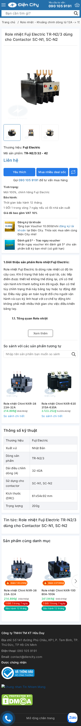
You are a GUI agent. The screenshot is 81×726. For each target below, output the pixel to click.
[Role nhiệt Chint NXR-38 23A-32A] (21, 381)
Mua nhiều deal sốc (52, 172)
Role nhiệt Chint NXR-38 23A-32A (20, 405)
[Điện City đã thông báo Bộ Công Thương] (17, 672)
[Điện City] (23, 4)
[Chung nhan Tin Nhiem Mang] (23, 686)
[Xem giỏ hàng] (77, 4)
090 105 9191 (60, 4)
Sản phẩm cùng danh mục (27, 541)
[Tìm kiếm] (76, 13)
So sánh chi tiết (14, 416)
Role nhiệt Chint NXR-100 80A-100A (58, 592)
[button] (75, 581)
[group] (40, 86)
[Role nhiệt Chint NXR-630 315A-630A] (59, 381)
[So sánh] (73, 172)
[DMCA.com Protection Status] (17, 699)
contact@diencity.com (26, 656)
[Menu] (3, 4)
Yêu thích (19, 172)
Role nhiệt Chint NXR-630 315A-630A (59, 405)
